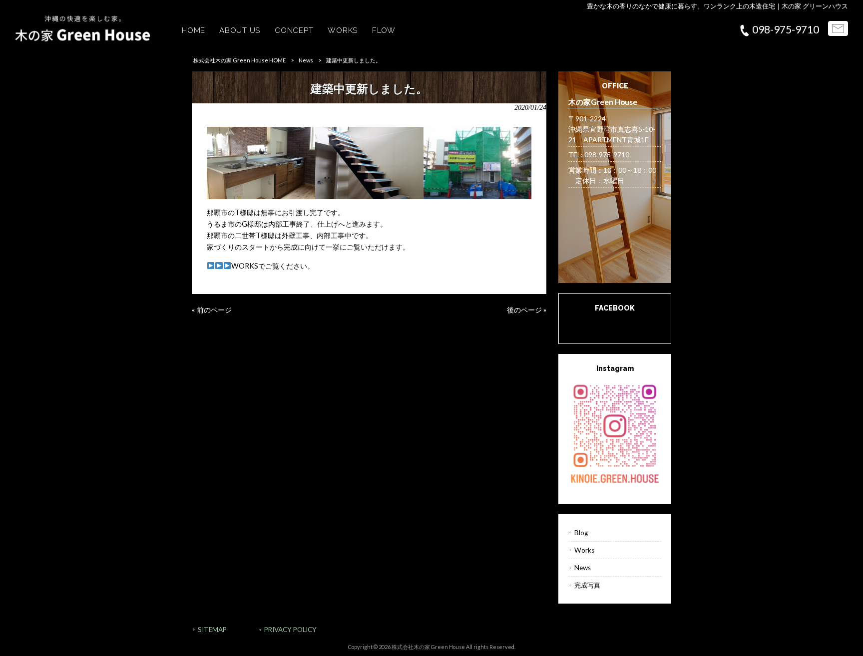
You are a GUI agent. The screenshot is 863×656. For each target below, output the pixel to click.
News (306, 60)
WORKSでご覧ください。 (272, 266)
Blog (581, 533)
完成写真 (587, 585)
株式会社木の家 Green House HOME (239, 60)
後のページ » (526, 310)
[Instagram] (614, 433)
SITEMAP (212, 630)
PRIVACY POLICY (290, 630)
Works (584, 550)
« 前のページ (212, 310)
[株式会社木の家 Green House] (82, 38)
